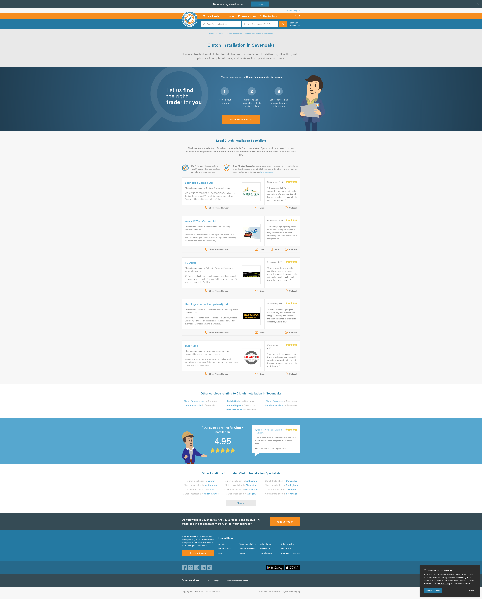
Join (260, 3)
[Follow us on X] (190, 567)
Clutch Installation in (201, 480)
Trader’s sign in (293, 10)
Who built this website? (269, 591)
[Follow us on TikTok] (209, 567)
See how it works (198, 552)
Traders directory (247, 548)
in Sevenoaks (201, 401)
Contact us (265, 548)
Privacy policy (287, 544)
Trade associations (247, 544)
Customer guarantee (290, 553)
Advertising (265, 544)
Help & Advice (224, 548)
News (221, 553)
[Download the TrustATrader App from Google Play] (275, 567)
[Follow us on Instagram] (197, 567)
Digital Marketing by (291, 591)
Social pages (266, 553)
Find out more (266, 171)
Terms (242, 553)
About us (222, 544)
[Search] (283, 24)
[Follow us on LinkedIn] (203, 567)
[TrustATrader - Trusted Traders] (189, 15)
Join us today (285, 521)
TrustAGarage (213, 580)
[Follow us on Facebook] (184, 567)
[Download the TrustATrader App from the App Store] (292, 567)
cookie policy (444, 583)
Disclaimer (286, 548)
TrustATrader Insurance (237, 580)
